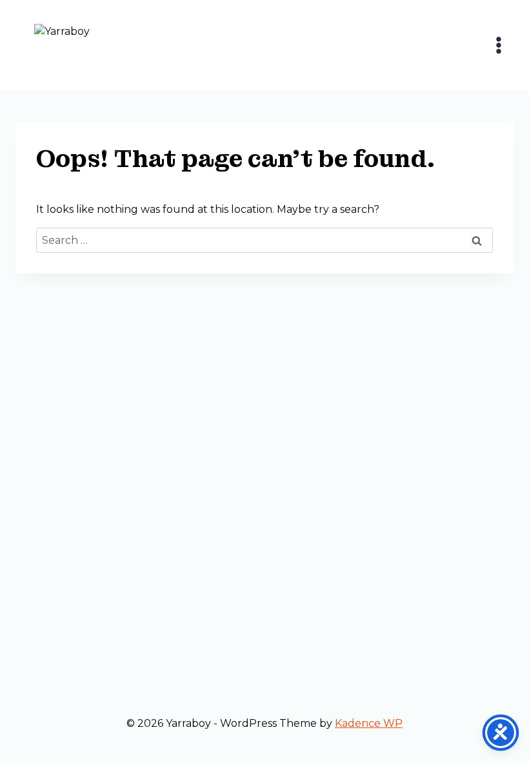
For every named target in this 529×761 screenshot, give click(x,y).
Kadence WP (369, 723)
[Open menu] (498, 45)
